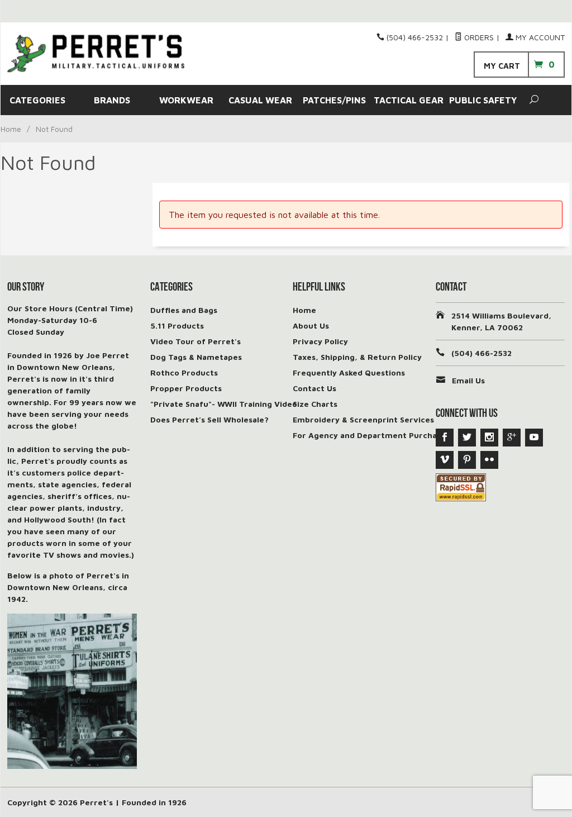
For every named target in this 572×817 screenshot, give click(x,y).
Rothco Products (184, 372)
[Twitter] (467, 437)
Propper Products (186, 388)
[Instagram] (489, 437)
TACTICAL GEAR (409, 100)
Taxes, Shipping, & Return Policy (357, 357)
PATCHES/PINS (334, 100)
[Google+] (512, 437)
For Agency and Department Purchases (371, 435)
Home (11, 129)
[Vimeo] (445, 460)
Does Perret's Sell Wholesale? (209, 419)
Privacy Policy (320, 341)
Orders (478, 37)
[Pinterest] (467, 460)
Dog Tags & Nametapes (196, 357)
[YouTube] (534, 437)
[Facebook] (445, 437)
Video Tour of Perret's (195, 341)
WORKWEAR (186, 100)
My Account (539, 37)
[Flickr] (489, 460)
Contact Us (314, 388)
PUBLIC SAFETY (483, 100)
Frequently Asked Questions (349, 372)
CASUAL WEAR (260, 100)
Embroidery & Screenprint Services (363, 419)
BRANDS (112, 100)
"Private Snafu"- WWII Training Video (223, 403)
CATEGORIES (37, 100)
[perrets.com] (96, 53)
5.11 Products (177, 325)
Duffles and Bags (183, 310)
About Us (311, 325)
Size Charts (315, 403)
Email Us (468, 380)
